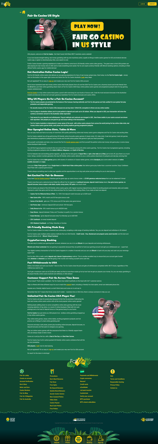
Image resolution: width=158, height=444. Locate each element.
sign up (51, 349)
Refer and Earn (25, 387)
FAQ (111, 376)
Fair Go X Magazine (26, 396)
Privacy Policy (114, 385)
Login (38, 346)
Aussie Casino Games (57, 394)
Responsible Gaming (117, 382)
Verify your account (86, 396)
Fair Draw (53, 382)
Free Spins (53, 385)
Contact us (113, 388)
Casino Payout (54, 403)
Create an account (26, 378)
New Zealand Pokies (56, 397)
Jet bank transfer (86, 390)
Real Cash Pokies (55, 406)
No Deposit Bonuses (56, 388)
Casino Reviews (25, 390)
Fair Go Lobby (24, 375)
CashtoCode (84, 393)
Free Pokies (54, 409)
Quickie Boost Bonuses (57, 391)
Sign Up (152, 4)
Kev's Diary (23, 384)
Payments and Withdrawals (89, 375)
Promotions (54, 376)
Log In (143, 4)
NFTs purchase (85, 399)
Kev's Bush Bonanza (56, 379)
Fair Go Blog (24, 393)
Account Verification (26, 381)
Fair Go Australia (25, 399)
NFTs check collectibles (88, 402)
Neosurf (82, 381)
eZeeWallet (84, 387)
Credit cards (84, 384)
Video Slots (53, 400)
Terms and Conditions (117, 379)
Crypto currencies (86, 378)
